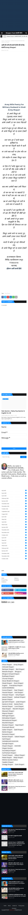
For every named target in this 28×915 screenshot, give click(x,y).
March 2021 (14, 545)
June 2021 (14, 537)
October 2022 (14, 509)
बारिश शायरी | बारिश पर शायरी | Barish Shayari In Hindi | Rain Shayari (15, 780)
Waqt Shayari (18, 757)
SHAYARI (18, 746)
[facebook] (7, 590)
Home (2, 40)
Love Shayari (19, 706)
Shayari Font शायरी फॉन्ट (14, 33)
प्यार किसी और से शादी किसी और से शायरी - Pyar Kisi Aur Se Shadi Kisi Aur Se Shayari (17, 895)
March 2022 (14, 524)
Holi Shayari (19, 692)
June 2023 (14, 495)
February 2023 (14, 498)
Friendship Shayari (15, 685)
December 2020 (14, 553)
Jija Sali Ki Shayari (8, 702)
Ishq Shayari (20, 695)
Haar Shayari (18, 690)
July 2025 (14, 490)
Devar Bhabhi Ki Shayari (10, 681)
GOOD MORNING (8, 688)
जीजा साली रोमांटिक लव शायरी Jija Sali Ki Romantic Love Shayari (16, 654)
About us (16, 578)
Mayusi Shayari (7, 713)
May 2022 (14, 519)
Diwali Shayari (7, 683)
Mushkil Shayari (7, 723)
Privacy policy (21, 905)
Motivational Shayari (9, 720)
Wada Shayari (7, 757)
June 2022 (14, 516)
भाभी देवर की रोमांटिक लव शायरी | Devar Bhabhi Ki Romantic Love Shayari (16, 641)
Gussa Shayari (7, 690)
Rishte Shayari (7, 732)
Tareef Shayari (7, 755)
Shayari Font (11, 910)
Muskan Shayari (8, 725)
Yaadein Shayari (7, 762)
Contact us (3, 582)
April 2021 (14, 543)
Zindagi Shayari (7, 764)
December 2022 (14, 503)
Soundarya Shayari (8, 751)
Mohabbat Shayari (8, 718)
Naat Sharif (19, 725)
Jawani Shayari (7, 697)
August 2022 (14, 514)
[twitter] (20, 590)
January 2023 (14, 501)
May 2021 (14, 540)
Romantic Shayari (8, 734)
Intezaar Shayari (8, 695)
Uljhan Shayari (19, 755)
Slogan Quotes (7, 748)
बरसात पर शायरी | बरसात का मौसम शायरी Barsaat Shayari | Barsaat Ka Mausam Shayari (15, 774)
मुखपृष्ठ (2, 570)
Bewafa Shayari (7, 672)
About (9, 905)
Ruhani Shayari (7, 737)
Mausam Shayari (8, 711)
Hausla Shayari (7, 692)
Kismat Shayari (7, 706)
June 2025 (14, 493)
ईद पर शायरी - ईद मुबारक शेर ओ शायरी (15, 835)
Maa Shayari (6, 709)
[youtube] (7, 593)
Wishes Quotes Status (10, 760)
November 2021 (14, 532)
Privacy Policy (4, 580)
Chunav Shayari (7, 679)
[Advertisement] (14, 15)
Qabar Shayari (7, 730)
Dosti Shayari (18, 683)
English (4, 685)
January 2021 (14, 550)
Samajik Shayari (7, 744)
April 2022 (14, 522)
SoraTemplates (10, 913)
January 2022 (14, 527)
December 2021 (14, 530)
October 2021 (14, 535)
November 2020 (14, 556)
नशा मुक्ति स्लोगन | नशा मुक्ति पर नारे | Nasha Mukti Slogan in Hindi (16, 647)
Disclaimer (16, 580)
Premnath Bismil (8, 727)
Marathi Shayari (18, 709)
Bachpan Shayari (8, 669)
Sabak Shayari (20, 737)
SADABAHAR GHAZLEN (10, 741)
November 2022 (14, 506)
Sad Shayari (6, 739)
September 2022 (14, 511)
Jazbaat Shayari (19, 697)
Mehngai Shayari (8, 716)
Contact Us (14, 905)
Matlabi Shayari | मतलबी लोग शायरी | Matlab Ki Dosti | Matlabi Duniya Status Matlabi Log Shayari (16, 843)
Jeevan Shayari (7, 699)
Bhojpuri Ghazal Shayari (10, 674)
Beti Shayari (20, 669)
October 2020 (14, 558)
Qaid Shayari (18, 730)
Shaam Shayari (7, 746)
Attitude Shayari (8, 667)
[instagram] (20, 593)
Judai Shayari (20, 702)
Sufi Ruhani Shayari (9, 753)
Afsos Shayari (7, 665)
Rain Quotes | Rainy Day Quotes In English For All (13, 412)
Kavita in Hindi (7, 704)
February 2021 (14, 548)
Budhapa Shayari (8, 676)
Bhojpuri (18, 672)
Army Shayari (7, 40)
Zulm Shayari (19, 764)
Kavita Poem (18, 704)
